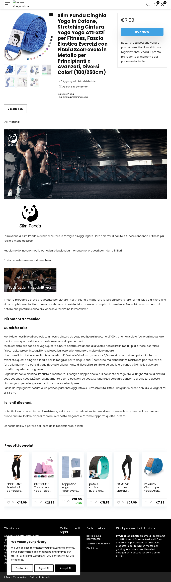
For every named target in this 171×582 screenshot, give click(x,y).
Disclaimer (93, 548)
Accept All (65, 568)
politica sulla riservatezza (94, 537)
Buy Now (142, 32)
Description (15, 109)
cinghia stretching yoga (75, 97)
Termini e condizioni (98, 543)
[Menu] (8, 4)
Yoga (71, 94)
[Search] (148, 4)
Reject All (44, 568)
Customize (22, 568)
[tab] (15, 109)
